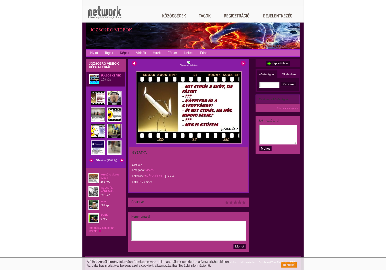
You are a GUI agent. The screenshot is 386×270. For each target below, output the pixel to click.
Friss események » (287, 108)
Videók (141, 53)
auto (103, 201)
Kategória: (138, 170)
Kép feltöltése (280, 63)
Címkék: (137, 165)
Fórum (172, 53)
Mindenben (289, 74)
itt (209, 265)
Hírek (157, 53)
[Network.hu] (104, 14)
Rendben (288, 264)
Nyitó (94, 53)
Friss (204, 53)
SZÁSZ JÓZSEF (154, 176)
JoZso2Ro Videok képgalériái (104, 65)
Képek (124, 53)
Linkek (188, 53)
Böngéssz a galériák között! (101, 229)
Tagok (109, 53)
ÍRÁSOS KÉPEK (111, 75)
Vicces (149, 170)
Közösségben (267, 74)
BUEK (104, 214)
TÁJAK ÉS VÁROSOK (107, 189)
